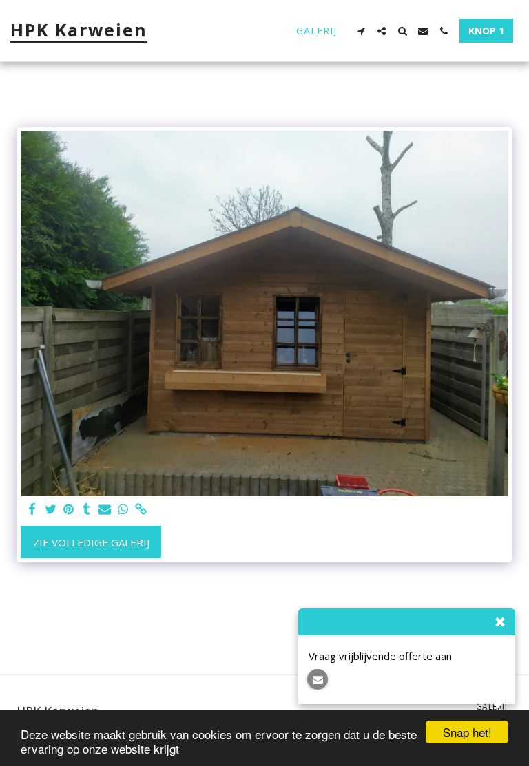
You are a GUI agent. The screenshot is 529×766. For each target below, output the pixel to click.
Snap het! (467, 732)
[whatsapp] (122, 509)
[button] (361, 31)
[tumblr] (86, 509)
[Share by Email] (105, 509)
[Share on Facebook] (32, 509)
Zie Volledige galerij (91, 542)
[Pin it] (68, 509)
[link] (140, 509)
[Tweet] (50, 509)
